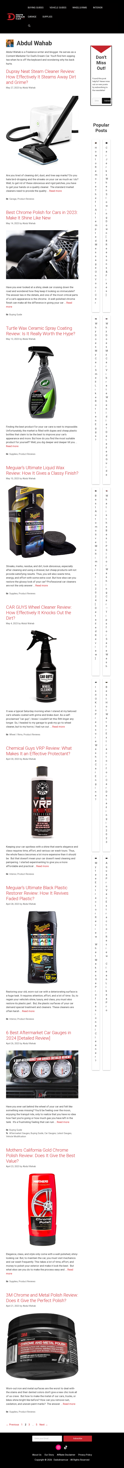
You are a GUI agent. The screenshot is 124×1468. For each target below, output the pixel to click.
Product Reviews (26, 199)
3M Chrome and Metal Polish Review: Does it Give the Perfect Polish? (42, 1297)
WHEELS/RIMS (79, 7)
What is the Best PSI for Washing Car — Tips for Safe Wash (107, 581)
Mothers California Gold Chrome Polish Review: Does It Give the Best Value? (40, 1155)
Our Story (49, 1454)
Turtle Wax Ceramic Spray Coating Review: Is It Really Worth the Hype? (40, 330)
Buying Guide (15, 314)
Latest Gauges (64, 1133)
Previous (12, 1424)
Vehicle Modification (16, 1136)
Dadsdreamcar (61, 1459)
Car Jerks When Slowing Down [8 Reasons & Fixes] (107, 221)
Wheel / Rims (16, 734)
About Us (36, 1454)
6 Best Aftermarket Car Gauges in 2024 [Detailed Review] (38, 1035)
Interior (12, 874)
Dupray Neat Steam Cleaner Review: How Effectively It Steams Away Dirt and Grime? (41, 77)
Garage (12, 199)
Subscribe (107, 101)
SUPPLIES (47, 16)
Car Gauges (50, 1133)
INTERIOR (98, 7)
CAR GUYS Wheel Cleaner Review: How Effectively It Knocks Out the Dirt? (39, 612)
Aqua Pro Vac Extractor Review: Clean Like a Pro (107, 936)
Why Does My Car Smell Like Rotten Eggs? (96, 381)
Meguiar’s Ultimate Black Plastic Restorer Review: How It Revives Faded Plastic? (37, 893)
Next (43, 1424)
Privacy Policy (85, 1454)
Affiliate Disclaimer (66, 1454)
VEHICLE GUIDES (58, 7)
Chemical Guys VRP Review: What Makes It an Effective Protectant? (39, 750)
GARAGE (32, 16)
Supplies (13, 454)
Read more (55, 190)
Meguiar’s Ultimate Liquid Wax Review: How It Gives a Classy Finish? (42, 470)
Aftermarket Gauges (19, 1133)
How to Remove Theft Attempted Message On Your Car (96, 225)
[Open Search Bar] (29, 25)
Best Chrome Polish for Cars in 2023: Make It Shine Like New (42, 215)
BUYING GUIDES (36, 7)
